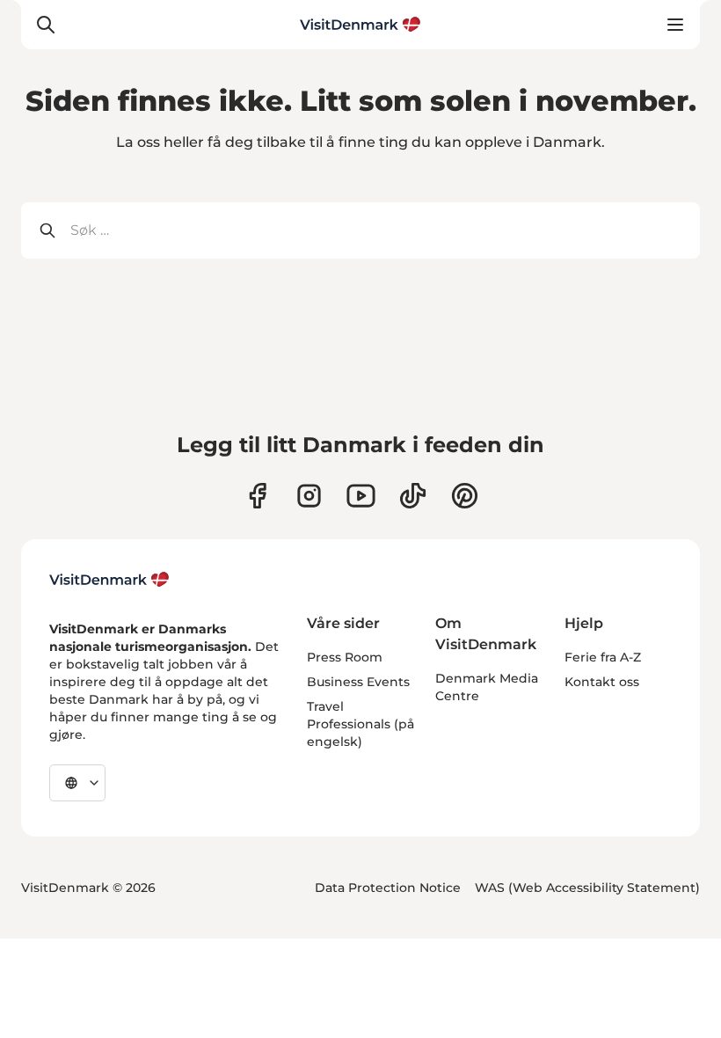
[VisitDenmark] (109, 579)
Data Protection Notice (388, 887)
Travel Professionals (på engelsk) (360, 723)
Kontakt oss (601, 682)
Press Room (344, 657)
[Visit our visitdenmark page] (361, 495)
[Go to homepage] (360, 24)
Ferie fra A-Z (602, 657)
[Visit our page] (309, 495)
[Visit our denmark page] (257, 495)
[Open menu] (675, 24)
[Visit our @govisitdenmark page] (412, 495)
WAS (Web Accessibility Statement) (587, 887)
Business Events (358, 682)
